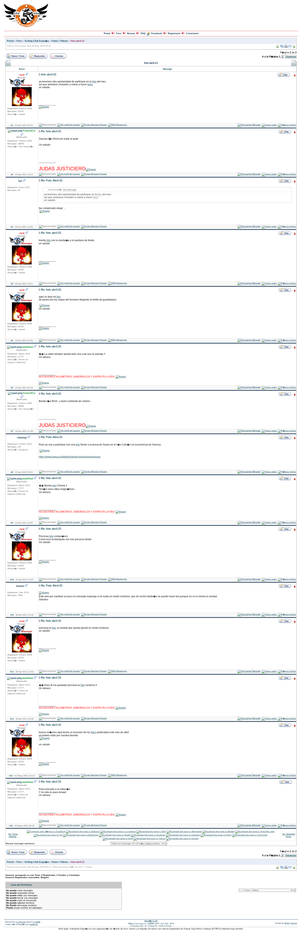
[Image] (44, 106)
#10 (12, 579)
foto (94, 81)
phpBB (37, 922)
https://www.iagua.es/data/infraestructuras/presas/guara (69, 456)
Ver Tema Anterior (13, 835)
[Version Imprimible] (285, 47)
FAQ (143, 33)
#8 (12, 472)
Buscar (131, 33)
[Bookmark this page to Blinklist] (218, 831)
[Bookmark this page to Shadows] (148, 835)
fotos (90, 84)
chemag (22, 437)
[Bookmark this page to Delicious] (83, 831)
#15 (11, 826)
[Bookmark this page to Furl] (48, 835)
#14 (11, 776)
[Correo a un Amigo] (289, 47)
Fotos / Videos (60, 41)
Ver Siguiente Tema (288, 835)
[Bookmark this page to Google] (182, 838)
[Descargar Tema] (282, 47)
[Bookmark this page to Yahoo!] (150, 838)
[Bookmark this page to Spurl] (118, 838)
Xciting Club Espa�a (36, 41)
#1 (12, 125)
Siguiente (290, 56)
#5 (12, 340)
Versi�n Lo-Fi (151, 921)
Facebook (156, 33)
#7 (12, 431)
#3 (12, 227)
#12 (12, 672)
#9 (12, 523)
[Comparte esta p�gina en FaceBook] (46, 831)
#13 (12, 719)
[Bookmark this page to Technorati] (249, 835)
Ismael (20, 586)
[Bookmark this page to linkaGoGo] (80, 835)
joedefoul (27, 347)
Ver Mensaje (69, 189)
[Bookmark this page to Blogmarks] (184, 831)
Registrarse (174, 33)
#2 (12, 174)
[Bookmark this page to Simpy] (216, 835)
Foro (118, 33)
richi (21, 75)
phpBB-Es (34, 924)
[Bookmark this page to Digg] (151, 831)
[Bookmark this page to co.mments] (118, 831)
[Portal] (26, 26)
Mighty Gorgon (291, 923)
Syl (20, 181)
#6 (12, 388)
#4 (12, 284)
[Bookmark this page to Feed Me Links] (254, 831)
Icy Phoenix (21, 922)
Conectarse (192, 33)
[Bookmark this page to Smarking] (183, 835)
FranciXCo (29, 130)
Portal (107, 33)
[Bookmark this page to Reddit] (114, 835)
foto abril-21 (78, 41)
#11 (12, 615)
